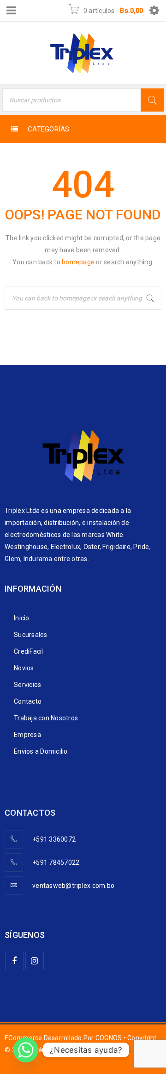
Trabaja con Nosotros (46, 718)
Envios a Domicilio (41, 751)
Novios (24, 668)
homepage (78, 262)
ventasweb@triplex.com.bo (73, 885)
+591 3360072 (54, 839)
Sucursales (30, 634)
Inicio (22, 618)
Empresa (27, 734)
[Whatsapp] (25, 1049)
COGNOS (108, 1038)
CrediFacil (28, 651)
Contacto (28, 701)
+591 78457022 (55, 862)
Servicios (27, 684)
